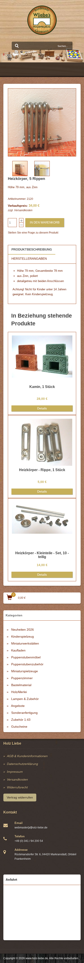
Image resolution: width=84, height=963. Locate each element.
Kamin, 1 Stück (42, 387)
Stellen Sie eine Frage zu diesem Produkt (33, 232)
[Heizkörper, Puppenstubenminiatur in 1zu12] (20, 168)
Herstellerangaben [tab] (29, 258)
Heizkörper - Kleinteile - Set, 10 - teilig (42, 555)
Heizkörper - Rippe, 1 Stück (42, 470)
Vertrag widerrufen (20, 797)
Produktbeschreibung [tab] (31, 249)
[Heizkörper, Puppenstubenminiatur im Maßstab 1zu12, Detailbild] (42, 168)
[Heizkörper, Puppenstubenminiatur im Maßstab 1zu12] (42, 122)
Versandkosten (23, 210)
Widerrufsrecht (17, 787)
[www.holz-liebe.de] (42, 20)
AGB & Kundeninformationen (27, 756)
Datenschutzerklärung (22, 764)
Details (42, 408)
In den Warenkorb (45, 222)
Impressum (15, 771)
